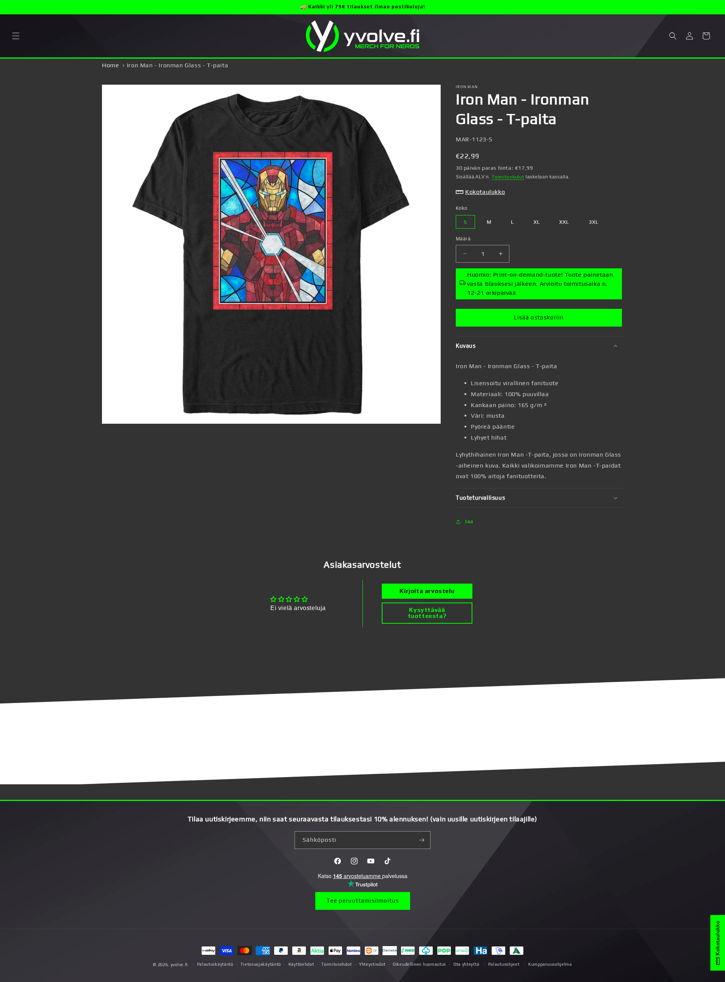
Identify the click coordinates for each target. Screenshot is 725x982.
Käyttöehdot (301, 964)
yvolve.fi (179, 964)
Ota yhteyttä (466, 964)
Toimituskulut (508, 177)
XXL (564, 222)
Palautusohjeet (504, 964)
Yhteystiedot (372, 964)
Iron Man (467, 87)
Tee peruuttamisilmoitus (363, 900)
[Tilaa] (421, 840)
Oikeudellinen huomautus (419, 964)
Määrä (463, 239)
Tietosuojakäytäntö (261, 964)
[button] (16, 36)
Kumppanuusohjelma (550, 964)
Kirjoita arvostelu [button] (427, 591)
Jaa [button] (469, 521)
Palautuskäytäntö (215, 964)
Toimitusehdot (336, 964)
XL (537, 222)
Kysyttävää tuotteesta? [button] (427, 613)
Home (110, 65)
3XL (594, 222)
